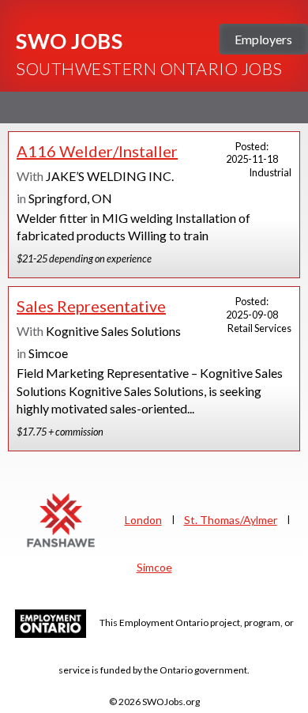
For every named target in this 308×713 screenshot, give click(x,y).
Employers (263, 39)
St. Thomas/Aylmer (230, 519)
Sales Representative (91, 305)
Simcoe (154, 567)
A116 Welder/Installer (97, 150)
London (143, 519)
